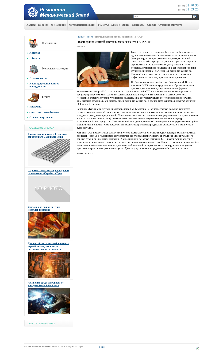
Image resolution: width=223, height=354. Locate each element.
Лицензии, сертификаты (44, 112)
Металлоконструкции (82, 24)
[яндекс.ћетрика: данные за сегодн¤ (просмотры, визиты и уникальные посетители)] (197, 348)
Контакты (138, 24)
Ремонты (103, 24)
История (34, 52)
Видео (126, 24)
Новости (43, 24)
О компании (58, 24)
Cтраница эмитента (170, 24)
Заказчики (35, 106)
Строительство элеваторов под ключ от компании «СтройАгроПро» (48, 172)
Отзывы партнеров (41, 117)
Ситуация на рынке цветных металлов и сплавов (44, 208)
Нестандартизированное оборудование (44, 85)
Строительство (38, 78)
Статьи (151, 24)
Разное (102, 347)
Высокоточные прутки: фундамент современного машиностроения (47, 135)
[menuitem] (30, 25)
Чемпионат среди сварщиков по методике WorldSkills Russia (46, 284)
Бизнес (115, 24)
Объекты (35, 58)
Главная (31, 24)
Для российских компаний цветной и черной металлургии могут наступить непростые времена (48, 246)
